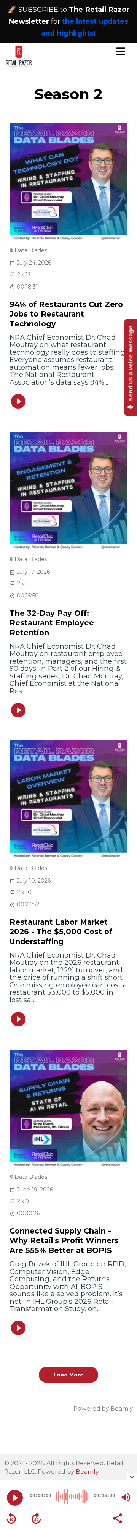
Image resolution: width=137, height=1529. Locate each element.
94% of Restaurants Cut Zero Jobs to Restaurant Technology (66, 314)
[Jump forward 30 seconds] (36, 1518)
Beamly (87, 1471)
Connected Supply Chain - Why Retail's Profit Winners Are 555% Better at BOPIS (64, 1240)
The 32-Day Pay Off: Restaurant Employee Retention (52, 623)
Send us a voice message (130, 363)
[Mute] (126, 1497)
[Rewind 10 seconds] (11, 1518)
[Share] (117, 1517)
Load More (68, 1375)
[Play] (14, 1497)
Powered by (103, 1408)
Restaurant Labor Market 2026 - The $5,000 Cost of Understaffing (61, 931)
